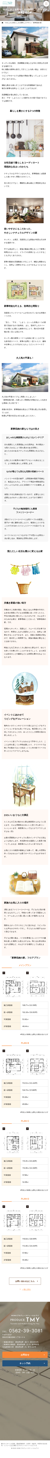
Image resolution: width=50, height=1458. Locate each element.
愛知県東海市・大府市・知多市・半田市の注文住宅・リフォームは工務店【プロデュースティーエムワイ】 (24, 1444)
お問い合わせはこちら (25, 1281)
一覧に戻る (26, 1289)
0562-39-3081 (26, 1330)
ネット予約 (25, 1363)
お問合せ (25, 1354)
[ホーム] (2, 23)
